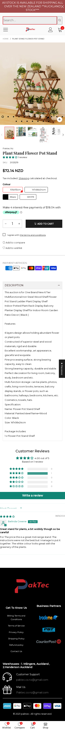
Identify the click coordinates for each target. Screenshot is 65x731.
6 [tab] (30, 117)
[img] (7, 516)
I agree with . (26, 235)
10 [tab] (51, 117)
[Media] (59, 119)
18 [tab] (43, 121)
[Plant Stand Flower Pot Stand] (32, 83)
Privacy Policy (16, 632)
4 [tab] (19, 117)
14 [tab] (21, 121)
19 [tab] (49, 121)
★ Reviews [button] (61, 368)
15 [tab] (27, 121)
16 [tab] (32, 121)
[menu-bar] (8, 29)
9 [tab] (46, 117)
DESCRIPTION (14, 285)
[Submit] (59, 20)
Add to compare (15, 242)
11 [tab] (57, 117)
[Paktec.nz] (31, 29)
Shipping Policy (16, 638)
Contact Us (16, 651)
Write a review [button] (32, 495)
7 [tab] (35, 117)
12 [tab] (62, 117)
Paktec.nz (8, 148)
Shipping (24, 178)
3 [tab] (13, 117)
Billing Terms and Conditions (16, 617)
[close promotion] (62, 6)
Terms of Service (16, 625)
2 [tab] (8, 117)
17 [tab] (38, 121)
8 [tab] (40, 117)
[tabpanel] (32, 83)
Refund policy (16, 645)
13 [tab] (16, 121)
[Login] (50, 29)
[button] (2, 135)
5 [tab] (24, 117)
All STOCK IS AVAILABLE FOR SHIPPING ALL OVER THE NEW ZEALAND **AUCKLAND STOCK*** (32, 6)
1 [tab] (3, 117)
